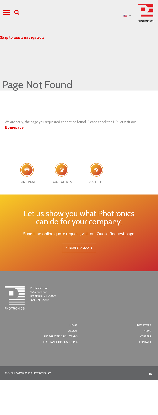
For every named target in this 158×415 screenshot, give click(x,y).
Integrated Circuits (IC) (60, 336)
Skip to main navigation (22, 37)
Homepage (14, 127)
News (147, 331)
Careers (145, 336)
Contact (145, 342)
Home (73, 325)
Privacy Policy (42, 373)
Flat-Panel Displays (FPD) (60, 342)
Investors (143, 325)
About (72, 331)
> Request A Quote (79, 247)
